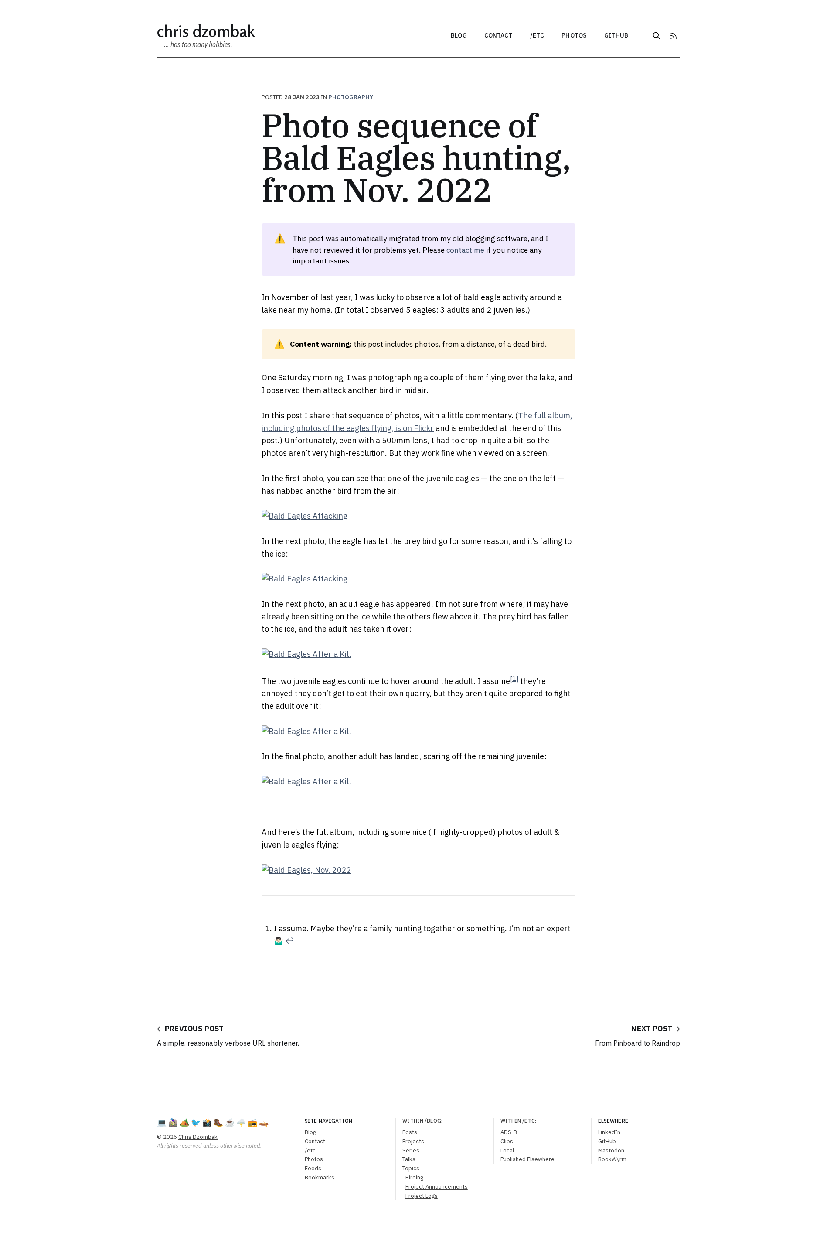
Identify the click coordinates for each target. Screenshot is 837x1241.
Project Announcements (436, 1186)
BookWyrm (612, 1159)
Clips (506, 1141)
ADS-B (508, 1132)
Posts (409, 1132)
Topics (410, 1168)
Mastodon (611, 1150)
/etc (537, 35)
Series (410, 1150)
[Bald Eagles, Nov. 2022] (418, 870)
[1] (514, 678)
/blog (433, 1121)
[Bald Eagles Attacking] (418, 516)
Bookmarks (319, 1177)
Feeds (313, 1168)
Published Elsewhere (527, 1159)
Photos (574, 35)
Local (507, 1150)
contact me (465, 250)
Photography (350, 97)
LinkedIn (609, 1132)
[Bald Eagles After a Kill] (418, 654)
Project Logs (421, 1196)
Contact (498, 35)
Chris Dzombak (206, 31)
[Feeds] (673, 35)
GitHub (616, 35)
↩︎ (289, 941)
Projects (413, 1141)
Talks (408, 1159)
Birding (414, 1177)
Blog (459, 35)
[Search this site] (656, 35)
